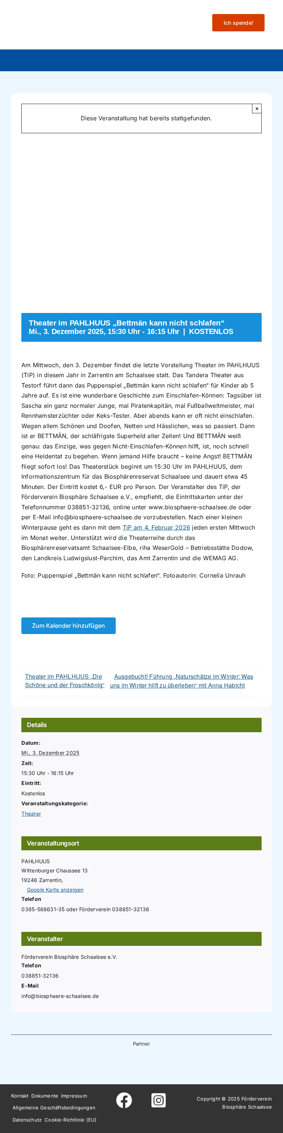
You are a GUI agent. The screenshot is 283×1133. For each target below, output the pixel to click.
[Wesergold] (169, 1063)
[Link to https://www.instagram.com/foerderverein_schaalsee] (158, 1100)
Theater (31, 813)
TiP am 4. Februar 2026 (156, 527)
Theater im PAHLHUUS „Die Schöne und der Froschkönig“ (64, 680)
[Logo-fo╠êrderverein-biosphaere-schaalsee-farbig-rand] (66, 12)
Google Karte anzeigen (55, 889)
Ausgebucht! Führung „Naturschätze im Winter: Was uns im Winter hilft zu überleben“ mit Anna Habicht (182, 680)
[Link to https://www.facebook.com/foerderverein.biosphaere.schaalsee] (124, 1100)
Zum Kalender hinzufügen (68, 625)
